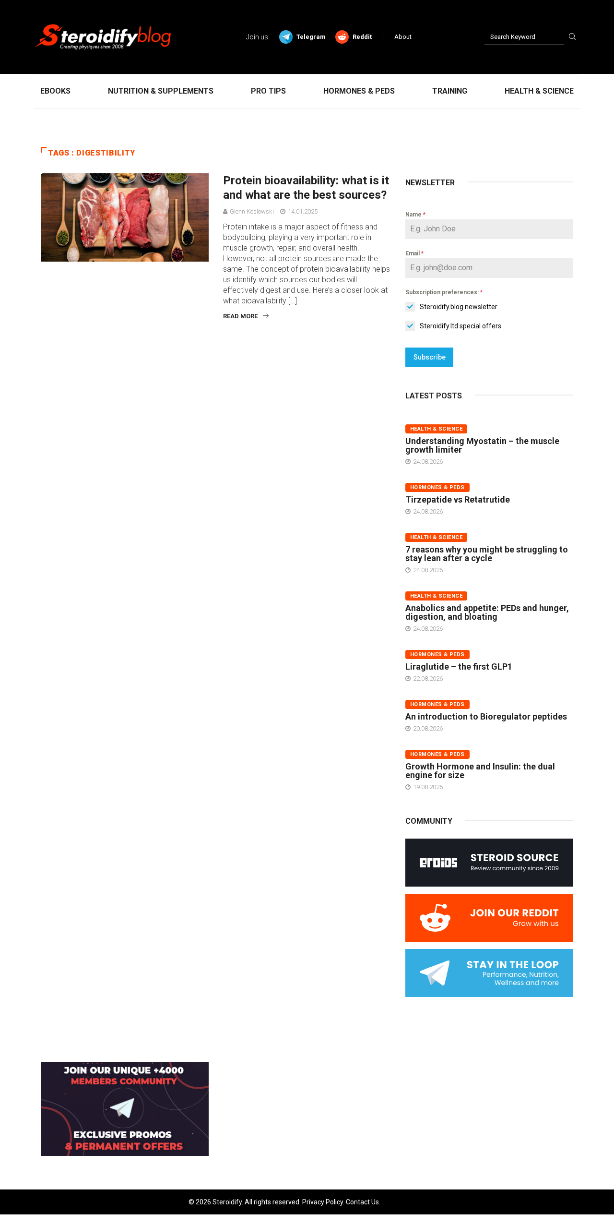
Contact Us (362, 1202)
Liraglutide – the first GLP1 (458, 666)
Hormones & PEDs (359, 91)
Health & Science (539, 91)
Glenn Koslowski (252, 211)
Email (414, 253)
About (403, 36)
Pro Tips (268, 91)
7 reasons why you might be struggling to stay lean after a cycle (486, 553)
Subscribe (429, 357)
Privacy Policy (322, 1202)
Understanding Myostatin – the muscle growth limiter (482, 445)
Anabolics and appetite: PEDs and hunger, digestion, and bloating (487, 612)
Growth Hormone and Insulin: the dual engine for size (480, 770)
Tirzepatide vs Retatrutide (457, 499)
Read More (240, 316)
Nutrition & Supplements (160, 91)
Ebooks (55, 91)
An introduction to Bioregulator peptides (486, 716)
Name (415, 214)
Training (449, 91)
